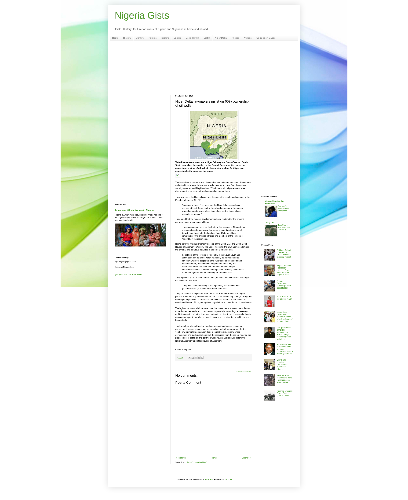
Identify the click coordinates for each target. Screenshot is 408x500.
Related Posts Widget (244, 371)
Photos (235, 38)
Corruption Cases (266, 38)
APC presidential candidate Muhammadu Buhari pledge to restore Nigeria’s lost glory (284, 333)
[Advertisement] (204, 67)
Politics (153, 38)
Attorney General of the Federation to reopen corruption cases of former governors (285, 349)
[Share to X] (195, 357)
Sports (177, 38)
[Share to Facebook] (198, 357)
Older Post (246, 458)
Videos (248, 38)
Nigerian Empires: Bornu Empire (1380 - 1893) (284, 393)
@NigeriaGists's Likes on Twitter (128, 274)
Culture (140, 38)
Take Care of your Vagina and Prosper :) (284, 227)
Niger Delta (221, 38)
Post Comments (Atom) (197, 462)
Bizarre (165, 38)
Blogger (228, 479)
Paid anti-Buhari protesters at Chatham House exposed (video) (284, 253)
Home (115, 38)
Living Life (269, 222)
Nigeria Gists (142, 15)
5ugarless (209, 479)
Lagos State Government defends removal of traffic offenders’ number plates (285, 316)
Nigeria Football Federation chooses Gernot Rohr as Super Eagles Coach (284, 270)
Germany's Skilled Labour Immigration (283, 208)
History (127, 38)
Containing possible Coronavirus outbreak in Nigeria (282, 364)
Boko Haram (192, 38)
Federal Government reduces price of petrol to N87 (284, 284)
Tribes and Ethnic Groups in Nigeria (134, 210)
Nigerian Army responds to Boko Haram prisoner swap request (284, 378)
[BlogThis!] (192, 357)
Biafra (207, 38)
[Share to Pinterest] (202, 357)
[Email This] (189, 357)
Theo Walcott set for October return (284, 297)
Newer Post (181, 458)
